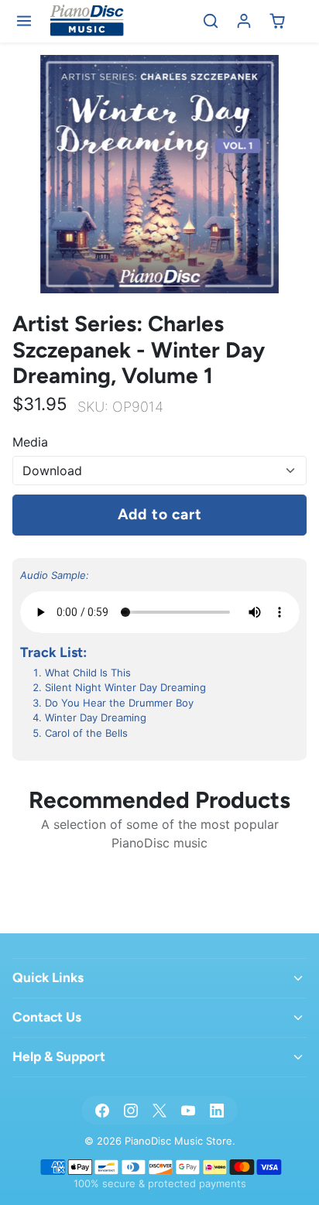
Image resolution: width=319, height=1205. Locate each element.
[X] (159, 1110)
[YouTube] (188, 1110)
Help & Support (58, 1056)
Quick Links (48, 977)
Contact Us (46, 1017)
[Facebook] (101, 1110)
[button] (24, 21)
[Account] (244, 21)
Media (30, 442)
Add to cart (160, 514)
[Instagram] (130, 1110)
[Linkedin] (217, 1110)
